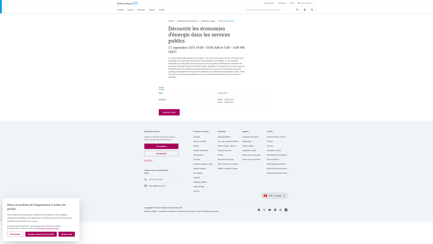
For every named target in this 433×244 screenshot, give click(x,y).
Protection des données (186, 211)
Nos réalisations (273, 159)
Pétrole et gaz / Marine (227, 146)
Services (196, 191)
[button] (161, 146)
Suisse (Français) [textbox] (305, 3)
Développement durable (276, 164)
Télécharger (282, 3)
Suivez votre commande (251, 155)
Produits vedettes (200, 182)
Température (198, 155)
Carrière (270, 146)
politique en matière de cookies (48, 228)
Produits (196, 137)
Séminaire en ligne (208, 21)
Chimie (220, 155)
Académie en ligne (249, 150)
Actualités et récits (274, 150)
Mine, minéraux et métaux (228, 164)
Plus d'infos (148, 160)
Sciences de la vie (224, 150)
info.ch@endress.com (157, 186)
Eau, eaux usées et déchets (228, 141)
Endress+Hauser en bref (276, 137)
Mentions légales (150, 211)
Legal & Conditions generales (207, 211)
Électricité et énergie (226, 159)
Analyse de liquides (200, 150)
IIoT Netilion (198, 173)
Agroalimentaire (224, 137)
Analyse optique (199, 168)
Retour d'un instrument (251, 159)
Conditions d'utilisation (167, 211)
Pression (196, 159)
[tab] (161, 88)
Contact (292, 3)
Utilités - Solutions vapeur (228, 168)
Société (171, 21)
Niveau (196, 146)
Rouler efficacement (226, 21)
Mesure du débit (199, 141)
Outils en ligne (269, 3)
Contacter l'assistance (250, 137)
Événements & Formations (187, 21)
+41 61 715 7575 (155, 179)
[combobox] (307, 3)
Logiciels (196, 177)
